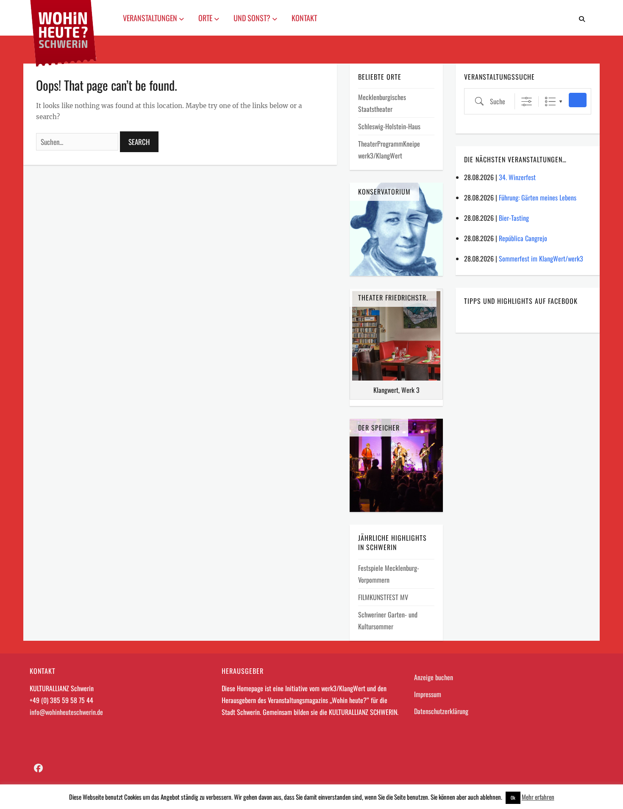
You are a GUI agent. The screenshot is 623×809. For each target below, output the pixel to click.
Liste (550, 101)
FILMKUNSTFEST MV (383, 597)
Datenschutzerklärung (441, 711)
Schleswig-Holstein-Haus (389, 126)
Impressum (427, 694)
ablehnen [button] (490, 796)
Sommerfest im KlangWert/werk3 (541, 258)
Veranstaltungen (151, 17)
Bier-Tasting (514, 218)
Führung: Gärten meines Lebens (537, 197)
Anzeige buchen (433, 677)
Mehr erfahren (538, 796)
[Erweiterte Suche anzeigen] (526, 101)
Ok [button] (513, 797)
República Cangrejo (523, 238)
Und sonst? (253, 17)
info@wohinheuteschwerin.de (66, 712)
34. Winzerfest (517, 177)
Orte (206, 17)
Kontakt (304, 17)
